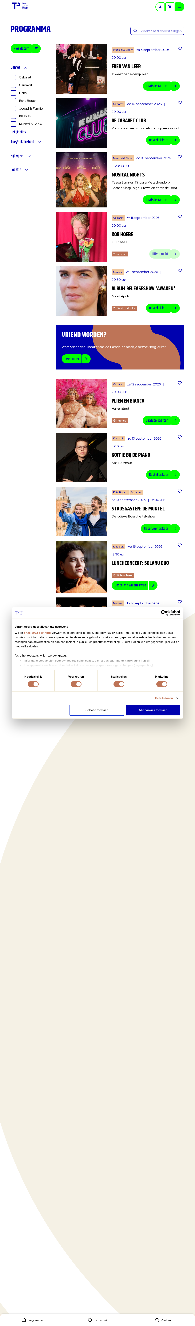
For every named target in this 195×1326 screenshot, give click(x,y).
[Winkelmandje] (169, 6)
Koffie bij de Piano (131, 455)
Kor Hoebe (122, 234)
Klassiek (25, 116)
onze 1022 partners (37, 632)
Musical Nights (128, 175)
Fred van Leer (126, 67)
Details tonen (164, 698)
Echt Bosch (27, 100)
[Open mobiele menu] (179, 6)
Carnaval (25, 85)
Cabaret (25, 77)
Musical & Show (30, 124)
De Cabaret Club (129, 121)
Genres (16, 67)
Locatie (16, 170)
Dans (23, 93)
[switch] (76, 684)
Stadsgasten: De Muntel (138, 509)
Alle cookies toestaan (153, 710)
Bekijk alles (18, 132)
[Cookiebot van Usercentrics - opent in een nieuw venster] (163, 613)
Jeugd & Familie (31, 108)
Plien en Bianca (128, 401)
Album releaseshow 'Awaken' (143, 289)
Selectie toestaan (97, 710)
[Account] (160, 6)
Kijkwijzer (17, 156)
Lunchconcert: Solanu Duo (140, 563)
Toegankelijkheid (22, 142)
